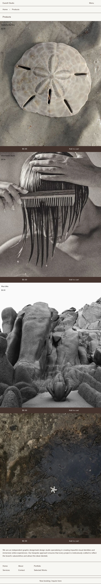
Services (6, 570)
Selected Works (40, 570)
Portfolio (37, 566)
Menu (91, 3)
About (20, 566)
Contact (21, 570)
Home (5, 9)
